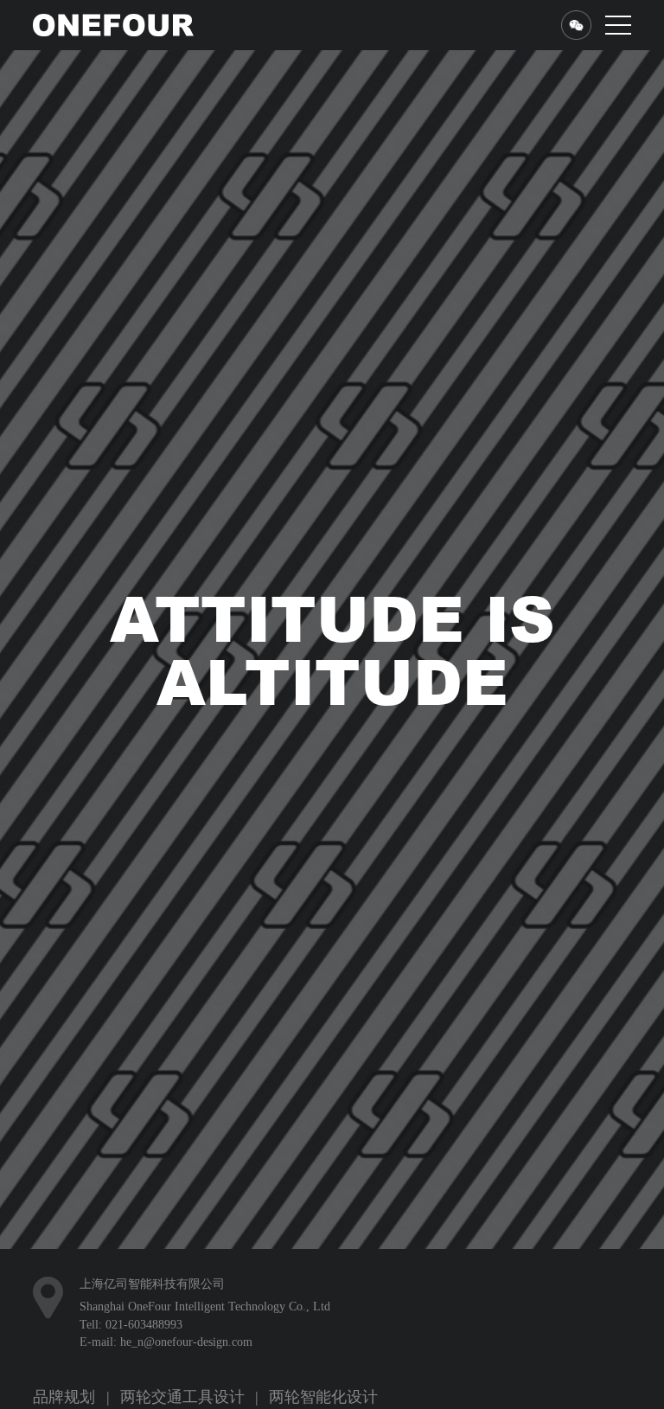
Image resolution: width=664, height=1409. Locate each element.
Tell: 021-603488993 (131, 1386)
